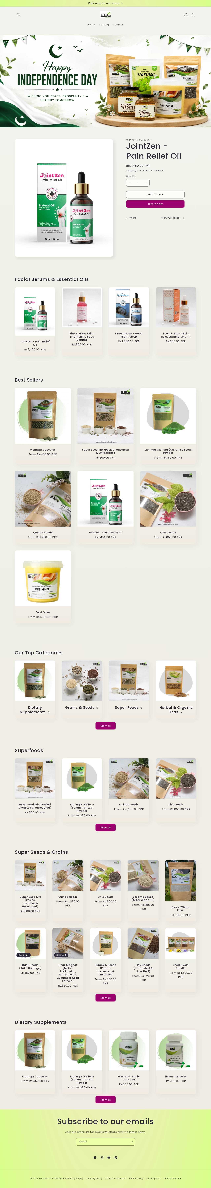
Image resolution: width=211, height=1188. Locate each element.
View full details (171, 217)
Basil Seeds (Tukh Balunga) (30, 966)
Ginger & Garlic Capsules (129, 1078)
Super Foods (127, 707)
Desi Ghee (43, 612)
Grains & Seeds (79, 707)
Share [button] (132, 217)
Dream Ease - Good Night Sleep (129, 335)
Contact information (115, 1178)
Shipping (131, 170)
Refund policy (136, 1178)
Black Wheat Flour (181, 909)
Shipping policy (94, 1178)
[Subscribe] (131, 1142)
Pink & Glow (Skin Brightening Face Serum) (82, 336)
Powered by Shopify (73, 1178)
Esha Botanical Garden (51, 1178)
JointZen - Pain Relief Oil (35, 343)
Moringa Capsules (43, 449)
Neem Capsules (176, 1076)
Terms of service (172, 1178)
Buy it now (155, 204)
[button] (18, 14)
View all (105, 725)
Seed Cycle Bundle (180, 966)
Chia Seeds (168, 532)
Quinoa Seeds (43, 532)
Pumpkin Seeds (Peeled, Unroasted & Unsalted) (105, 969)
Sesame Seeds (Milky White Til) (143, 898)
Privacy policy (153, 1178)
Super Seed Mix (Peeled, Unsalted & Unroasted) (105, 451)
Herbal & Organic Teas (176, 709)
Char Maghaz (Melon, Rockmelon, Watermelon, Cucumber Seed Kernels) (68, 973)
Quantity (131, 176)
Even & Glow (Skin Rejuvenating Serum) (176, 335)
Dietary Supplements (33, 709)
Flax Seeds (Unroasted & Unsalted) (143, 968)
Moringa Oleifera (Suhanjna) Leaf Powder (168, 451)
